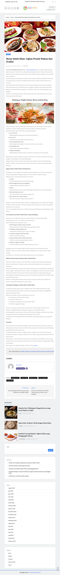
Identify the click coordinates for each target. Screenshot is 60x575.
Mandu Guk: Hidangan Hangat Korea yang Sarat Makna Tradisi (24, 463)
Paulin (21, 426)
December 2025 (12, 511)
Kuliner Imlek (24, 377)
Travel (9, 565)
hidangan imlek (15, 377)
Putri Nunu (22, 439)
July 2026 (10, 491)
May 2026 (10, 497)
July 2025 (10, 526)
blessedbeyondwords (35, 572)
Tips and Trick (11, 562)
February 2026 (12, 505)
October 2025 (11, 517)
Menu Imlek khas (31, 70)
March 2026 (11, 503)
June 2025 (10, 529)
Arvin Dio (9, 66)
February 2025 (12, 541)
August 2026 (11, 488)
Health (10, 556)
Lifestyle (10, 559)
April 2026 (11, 500)
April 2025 (11, 535)
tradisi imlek (10, 380)
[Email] (27, 368)
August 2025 (11, 523)
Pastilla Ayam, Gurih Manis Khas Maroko (19, 476)
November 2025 (12, 514)
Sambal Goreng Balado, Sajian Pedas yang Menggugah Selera (34, 1)
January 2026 (11, 508)
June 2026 (11, 494)
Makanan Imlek (33, 377)
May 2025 (10, 532)
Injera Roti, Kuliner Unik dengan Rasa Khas (34, 423)
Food (8, 54)
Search (8, 446)
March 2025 (11, 538)
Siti (20, 413)
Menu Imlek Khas (43, 377)
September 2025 (12, 520)
